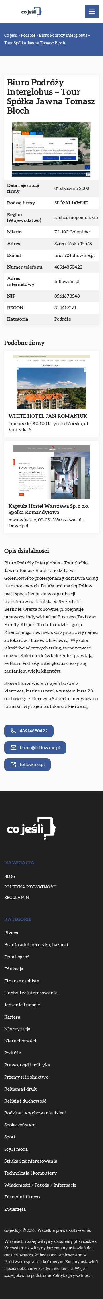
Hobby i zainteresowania (31, 993)
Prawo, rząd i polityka (27, 1065)
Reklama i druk (20, 1089)
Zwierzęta (15, 1209)
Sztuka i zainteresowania (30, 1161)
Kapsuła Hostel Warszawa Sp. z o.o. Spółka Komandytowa (49, 509)
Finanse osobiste (21, 981)
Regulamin (16, 898)
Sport (10, 1137)
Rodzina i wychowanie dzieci (35, 1113)
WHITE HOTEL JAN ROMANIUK (48, 416)
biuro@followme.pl (74, 255)
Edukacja (13, 969)
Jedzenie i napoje (22, 1005)
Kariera (12, 1017)
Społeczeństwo (19, 1125)
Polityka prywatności (30, 887)
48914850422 (68, 267)
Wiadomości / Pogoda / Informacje (40, 1185)
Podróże (62, 319)
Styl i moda (16, 1149)
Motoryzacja (17, 1029)
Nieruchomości (20, 1041)
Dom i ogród (16, 957)
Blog (9, 877)
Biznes (11, 933)
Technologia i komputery (30, 1173)
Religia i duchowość (25, 1101)
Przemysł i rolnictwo (26, 1077)
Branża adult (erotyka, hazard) (36, 945)
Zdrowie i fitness (22, 1197)
